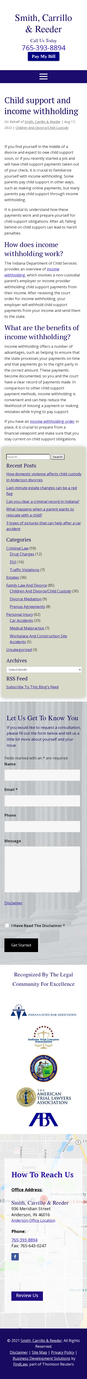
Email (11, 789)
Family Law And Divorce (26, 585)
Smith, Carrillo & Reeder (43, 121)
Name (10, 764)
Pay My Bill (43, 56)
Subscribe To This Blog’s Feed (32, 687)
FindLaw (20, 1364)
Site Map (39, 1352)
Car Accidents (21, 620)
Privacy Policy (30, 957)
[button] (43, 79)
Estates (12, 577)
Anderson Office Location (33, 1220)
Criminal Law (17, 548)
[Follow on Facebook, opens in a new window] (15, 1256)
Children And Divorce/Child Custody (42, 127)
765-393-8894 (43, 47)
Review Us (27, 1295)
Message (12, 840)
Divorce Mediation (26, 599)
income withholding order (52, 421)
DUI (13, 561)
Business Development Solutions (41, 1358)
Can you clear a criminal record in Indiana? (42, 501)
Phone (10, 815)
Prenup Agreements (27, 606)
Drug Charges (22, 554)
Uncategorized (19, 649)
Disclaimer (13, 903)
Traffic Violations (24, 569)
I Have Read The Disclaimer (38, 925)
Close (47, 957)
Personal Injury (19, 614)
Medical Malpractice (27, 628)
